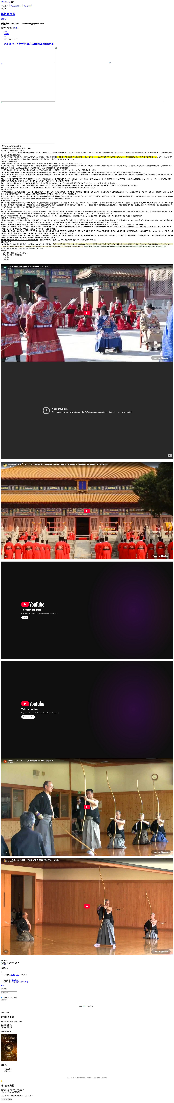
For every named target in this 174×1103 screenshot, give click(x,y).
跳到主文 (4, 19)
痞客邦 (13, 975)
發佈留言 (3, 1000)
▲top (2, 985)
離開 (10, 1099)
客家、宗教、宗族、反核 (20, 982)
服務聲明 (104, 1077)
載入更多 (3, 988)
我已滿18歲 (4, 1099)
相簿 (5, 31)
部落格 (6, 34)
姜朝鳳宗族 (8, 14)
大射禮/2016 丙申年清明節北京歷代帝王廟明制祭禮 (28, 44)
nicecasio (3, 964)
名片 (5, 36)
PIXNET (73, 1077)
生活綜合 (15, 28)
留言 (17, 975)
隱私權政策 (97, 1077)
